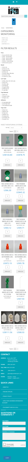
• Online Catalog (7, 391)
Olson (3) (5, 72)
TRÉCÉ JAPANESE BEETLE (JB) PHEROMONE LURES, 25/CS (7, 257)
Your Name (14, 420)
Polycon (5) (6, 88)
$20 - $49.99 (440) (7, 58)
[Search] (25, 16)
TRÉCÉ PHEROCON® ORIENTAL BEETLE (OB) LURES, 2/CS (7, 221)
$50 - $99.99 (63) (7, 59)
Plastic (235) (6, 96)
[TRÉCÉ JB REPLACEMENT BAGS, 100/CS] (7, 140)
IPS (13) (5, 67)
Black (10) (5, 111)
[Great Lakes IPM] (14, 10)
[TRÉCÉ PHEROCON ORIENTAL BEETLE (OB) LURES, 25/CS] (20, 175)
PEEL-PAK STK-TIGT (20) (9, 81)
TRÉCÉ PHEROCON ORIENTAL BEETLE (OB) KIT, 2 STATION (7, 292)
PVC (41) (5, 82)
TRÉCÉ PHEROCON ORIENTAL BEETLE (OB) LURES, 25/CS (20, 186)
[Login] (16, 1)
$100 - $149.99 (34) (8, 61)
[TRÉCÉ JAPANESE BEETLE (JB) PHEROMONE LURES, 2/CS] (20, 246)
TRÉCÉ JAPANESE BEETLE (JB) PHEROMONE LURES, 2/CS (20, 257)
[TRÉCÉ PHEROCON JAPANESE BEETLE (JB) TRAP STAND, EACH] (20, 282)
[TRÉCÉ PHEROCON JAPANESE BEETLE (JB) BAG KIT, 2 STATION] (20, 211)
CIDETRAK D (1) (5, 43)
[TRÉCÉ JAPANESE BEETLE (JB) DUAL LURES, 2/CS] (20, 317)
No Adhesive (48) (7, 105)
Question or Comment (14, 432)
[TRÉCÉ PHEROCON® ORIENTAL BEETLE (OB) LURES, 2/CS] (7, 211)
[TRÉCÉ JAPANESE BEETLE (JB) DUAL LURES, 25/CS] (7, 317)
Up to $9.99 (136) (7, 55)
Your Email (14, 426)
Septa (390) (6, 87)
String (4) (5, 85)
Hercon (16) (6, 69)
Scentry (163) (6, 75)
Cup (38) (5, 90)
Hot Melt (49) (6, 104)
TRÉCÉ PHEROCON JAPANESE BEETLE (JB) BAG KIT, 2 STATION (20, 221)
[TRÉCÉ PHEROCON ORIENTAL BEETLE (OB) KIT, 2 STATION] (7, 282)
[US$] (14, 20)
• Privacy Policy (7, 396)
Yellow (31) (6, 116)
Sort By (7, 127)
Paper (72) (5, 98)
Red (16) (5, 110)
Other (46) (5, 84)
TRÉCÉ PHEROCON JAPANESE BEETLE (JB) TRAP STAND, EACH (20, 292)
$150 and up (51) (7, 62)
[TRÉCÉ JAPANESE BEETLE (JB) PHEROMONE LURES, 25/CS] (7, 246)
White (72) (5, 114)
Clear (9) (5, 113)
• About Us (5, 387)
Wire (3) (5, 94)
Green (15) (6, 119)
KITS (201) (4, 42)
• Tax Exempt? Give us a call (10, 407)
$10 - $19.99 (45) (7, 56)
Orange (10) (6, 117)
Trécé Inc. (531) (7, 76)
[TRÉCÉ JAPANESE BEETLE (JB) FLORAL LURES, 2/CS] (7, 175)
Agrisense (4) (6, 70)
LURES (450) (5, 40)
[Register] (13, 1)
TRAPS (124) (5, 38)
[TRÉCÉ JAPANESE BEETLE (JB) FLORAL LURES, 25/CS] (20, 140)
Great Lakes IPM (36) (8, 73)
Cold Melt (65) (6, 102)
